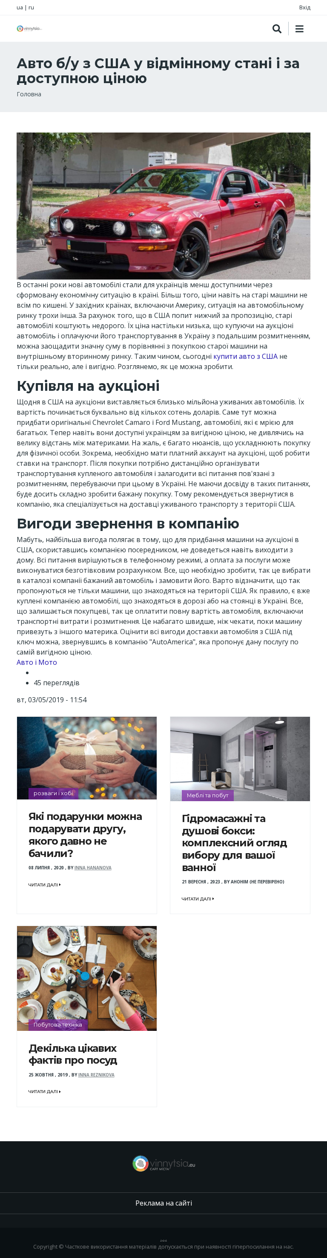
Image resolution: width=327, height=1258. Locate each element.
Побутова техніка (58, 1024)
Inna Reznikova (96, 1075)
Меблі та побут (207, 795)
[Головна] (29, 28)
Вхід (304, 7)
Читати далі (44, 885)
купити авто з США (245, 356)
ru (31, 7)
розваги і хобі (53, 793)
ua (20, 7)
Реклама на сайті (163, 1203)
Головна (29, 94)
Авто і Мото (37, 662)
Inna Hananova (93, 868)
